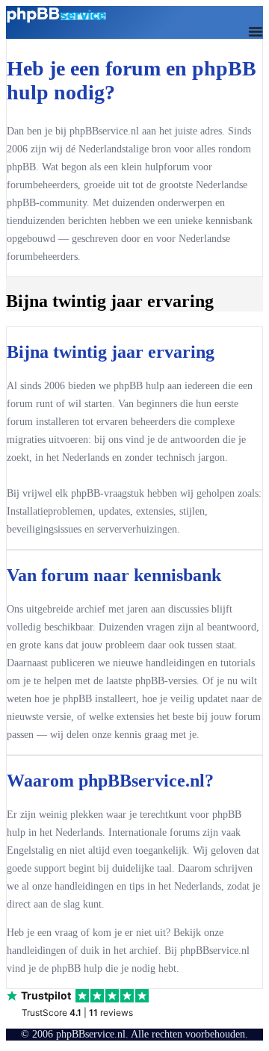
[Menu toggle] (255, 31)
